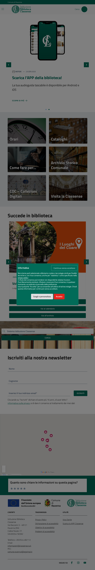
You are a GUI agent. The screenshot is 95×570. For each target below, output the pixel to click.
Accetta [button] (59, 296)
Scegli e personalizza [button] (42, 296)
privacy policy (23, 278)
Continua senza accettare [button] (64, 268)
